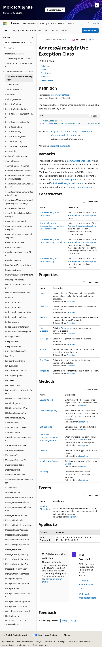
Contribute (50, 641)
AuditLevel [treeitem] (10, 94)
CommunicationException (64, 135)
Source (43, 349)
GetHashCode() (46, 427)
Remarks (44, 69)
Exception (66, 131)
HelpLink (44, 306)
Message (44, 338)
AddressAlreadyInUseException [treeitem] (20, 78)
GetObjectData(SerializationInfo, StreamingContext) (50, 437)
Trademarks (22, 645)
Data (42, 293)
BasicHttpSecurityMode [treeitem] (15, 136)
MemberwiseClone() (49, 461)
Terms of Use (8, 645)
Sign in (96, 23)
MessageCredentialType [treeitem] (16, 515)
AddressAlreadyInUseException (68, 183)
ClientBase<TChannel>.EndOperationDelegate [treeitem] (19, 193)
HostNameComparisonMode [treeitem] (17, 398)
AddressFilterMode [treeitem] (13, 89)
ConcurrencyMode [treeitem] (13, 247)
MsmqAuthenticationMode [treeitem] (17, 574)
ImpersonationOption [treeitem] (15, 465)
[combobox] (18, 43)
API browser (58, 39)
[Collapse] (33, 37)
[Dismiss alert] (97, 5)
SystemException (83, 131)
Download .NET (90, 30)
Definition (45, 66)
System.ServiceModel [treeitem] (14, 53)
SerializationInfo (80, 439)
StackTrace (44, 360)
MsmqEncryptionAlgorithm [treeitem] (17, 583)
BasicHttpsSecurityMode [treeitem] (16, 146)
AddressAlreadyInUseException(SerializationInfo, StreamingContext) (52, 226)
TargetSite (44, 370)
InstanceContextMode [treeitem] (15, 474)
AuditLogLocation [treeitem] (13, 99)
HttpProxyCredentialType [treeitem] (16, 413)
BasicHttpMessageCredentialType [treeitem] (19, 115)
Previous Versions (25, 641)
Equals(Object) (46, 400)
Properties (45, 76)
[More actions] (97, 40)
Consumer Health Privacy (80, 641)
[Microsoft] (5, 23)
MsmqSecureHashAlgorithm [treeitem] (17, 601)
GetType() (44, 450)
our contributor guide (52, 580)
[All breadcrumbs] (41, 40)
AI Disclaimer (8, 641)
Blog (38, 641)
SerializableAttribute (60, 145)
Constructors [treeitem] (13, 84)
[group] (69, 122)
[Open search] (89, 23)
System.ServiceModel (60, 95)
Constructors (46, 73)
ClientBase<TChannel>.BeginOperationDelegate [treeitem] (19, 177)
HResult (43, 317)
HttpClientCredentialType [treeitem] (16, 408)
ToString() (44, 471)
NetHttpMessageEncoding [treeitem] (17, 621)
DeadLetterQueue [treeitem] (13, 270)
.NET (48, 39)
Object (54, 131)
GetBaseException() (48, 410)
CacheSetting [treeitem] (11, 151)
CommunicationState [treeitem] (14, 242)
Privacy (61, 641)
